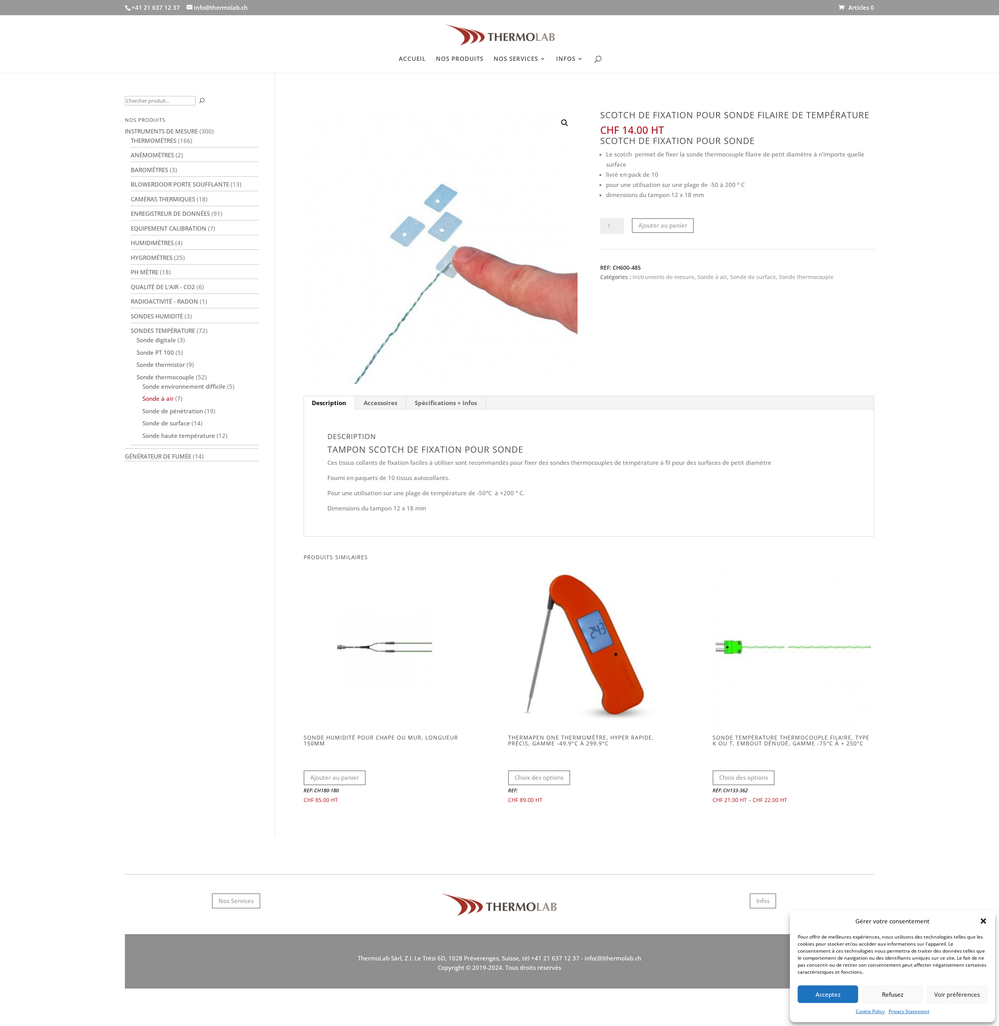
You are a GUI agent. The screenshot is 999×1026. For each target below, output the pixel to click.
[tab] (329, 402)
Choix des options (539, 777)
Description (329, 403)
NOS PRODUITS (460, 59)
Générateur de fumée (158, 456)
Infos (763, 901)
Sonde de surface (753, 277)
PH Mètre (144, 272)
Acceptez (828, 994)
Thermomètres (153, 140)
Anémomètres (152, 155)
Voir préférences (957, 994)
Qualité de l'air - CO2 (163, 287)
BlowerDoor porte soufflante (180, 184)
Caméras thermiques (163, 199)
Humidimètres (152, 243)
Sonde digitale (156, 340)
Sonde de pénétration (172, 411)
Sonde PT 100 (155, 352)
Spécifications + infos (446, 403)
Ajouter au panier (662, 225)
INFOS (566, 59)
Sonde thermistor (161, 364)
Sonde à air (712, 277)
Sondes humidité (157, 316)
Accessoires (380, 403)
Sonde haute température (178, 435)
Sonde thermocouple (806, 277)
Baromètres (149, 170)
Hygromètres (151, 257)
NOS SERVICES (516, 59)
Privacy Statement (909, 1011)
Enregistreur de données (170, 213)
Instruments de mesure (663, 277)
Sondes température (163, 330)
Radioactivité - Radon (164, 301)
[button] (983, 921)
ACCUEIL (412, 59)
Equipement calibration (168, 228)
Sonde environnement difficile (184, 386)
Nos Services (236, 901)
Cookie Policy (870, 1011)
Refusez (892, 994)
